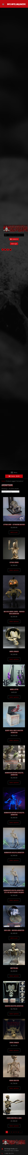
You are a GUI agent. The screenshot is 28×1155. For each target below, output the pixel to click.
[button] (14, 239)
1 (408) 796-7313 (9, 1153)
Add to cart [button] (14, 532)
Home (3, 481)
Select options (14, 570)
